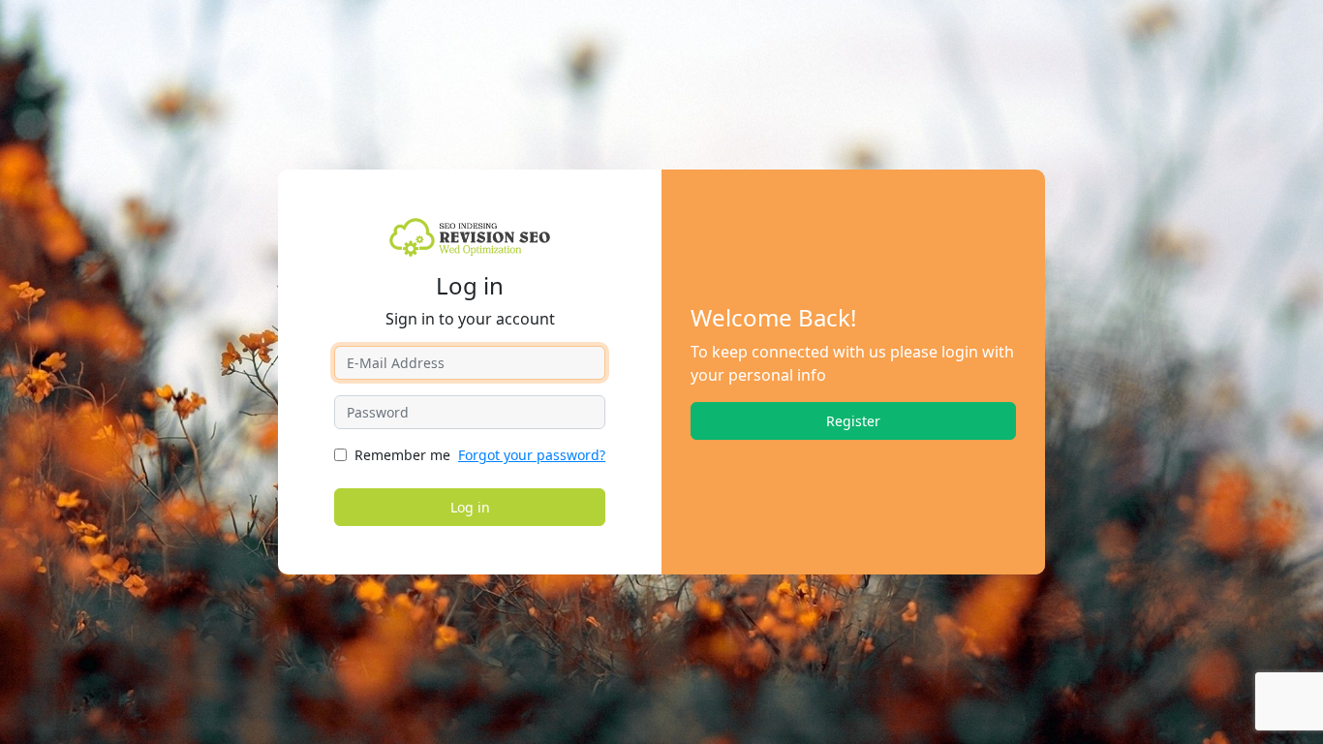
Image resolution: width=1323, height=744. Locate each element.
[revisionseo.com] (470, 235)
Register (853, 421)
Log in (470, 507)
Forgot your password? (531, 455)
